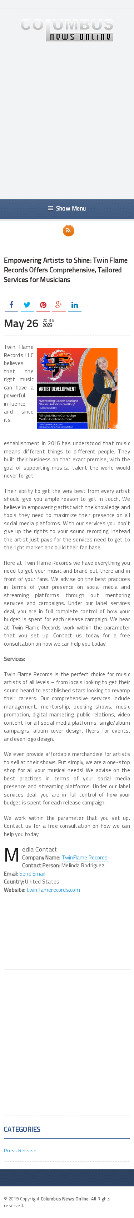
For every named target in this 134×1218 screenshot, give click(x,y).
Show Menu (71, 208)
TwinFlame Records (85, 857)
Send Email (32, 873)
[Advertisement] (67, 120)
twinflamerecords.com (53, 890)
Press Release (20, 1150)
